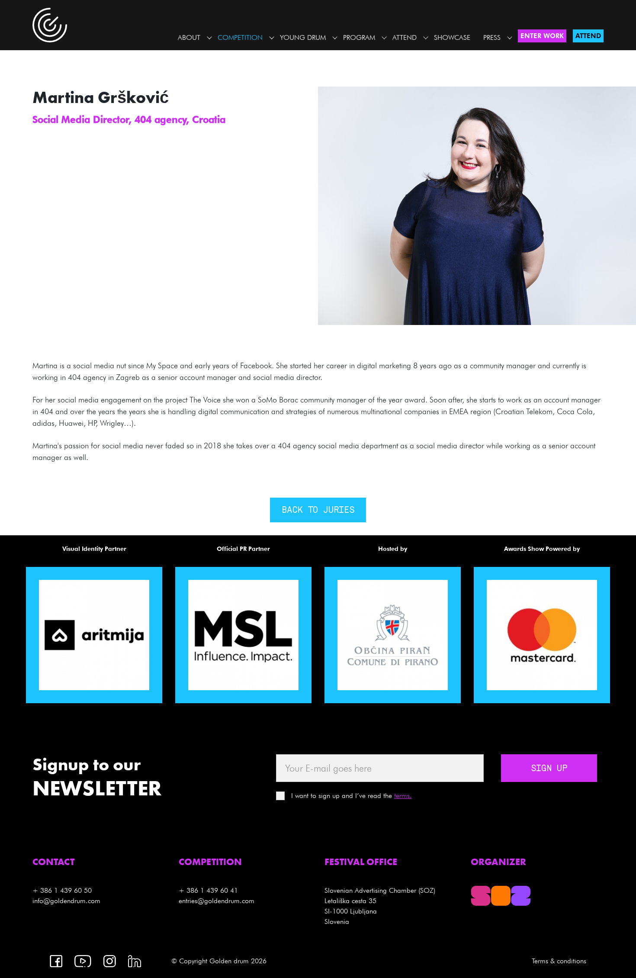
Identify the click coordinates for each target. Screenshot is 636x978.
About (189, 37)
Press (492, 37)
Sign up (549, 769)
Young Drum (303, 37)
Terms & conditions (559, 961)
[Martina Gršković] (477, 205)
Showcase (452, 37)
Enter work (542, 36)
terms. (403, 795)
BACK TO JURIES (318, 510)
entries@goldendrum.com (216, 901)
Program (359, 37)
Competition (240, 37)
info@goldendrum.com (66, 901)
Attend (404, 37)
